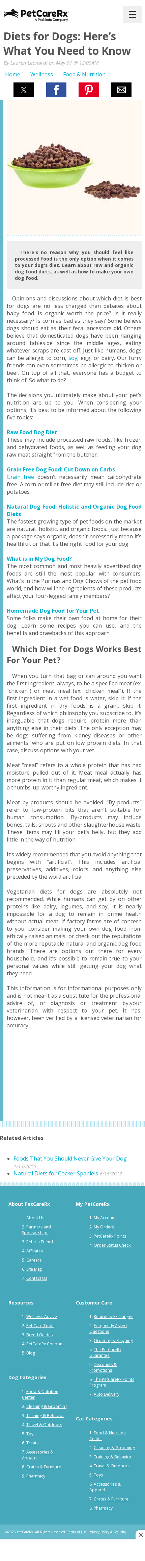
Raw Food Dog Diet (32, 432)
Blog (30, 1353)
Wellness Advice (41, 1316)
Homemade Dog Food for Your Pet (53, 610)
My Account (105, 1218)
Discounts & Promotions (103, 1367)
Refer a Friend (39, 1242)
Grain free (20, 477)
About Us (35, 1218)
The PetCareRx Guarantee (105, 1352)
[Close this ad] (140, 1534)
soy (72, 358)
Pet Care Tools (40, 1325)
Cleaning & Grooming (46, 1406)
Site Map (34, 1269)
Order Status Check (112, 1245)
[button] (23, 89)
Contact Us (36, 1278)
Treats (32, 1443)
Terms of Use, (77, 1532)
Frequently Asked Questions (108, 1328)
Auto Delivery (106, 1394)
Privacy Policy (99, 1532)
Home (12, 74)
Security (119, 1532)
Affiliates (34, 1251)
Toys (30, 1434)
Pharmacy (35, 1476)
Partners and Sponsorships (36, 1230)
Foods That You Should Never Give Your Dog (70, 1158)
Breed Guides (39, 1335)
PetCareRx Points (110, 1236)
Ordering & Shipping (113, 1340)
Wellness (41, 74)
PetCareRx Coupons (45, 1344)
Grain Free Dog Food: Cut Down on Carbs (61, 469)
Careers (33, 1260)
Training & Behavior (45, 1415)
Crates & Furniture (43, 1467)
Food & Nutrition (84, 74)
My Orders (104, 1227)
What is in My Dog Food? (39, 558)
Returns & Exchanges (113, 1316)
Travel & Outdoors (44, 1425)
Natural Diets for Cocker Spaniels (55, 1173)
